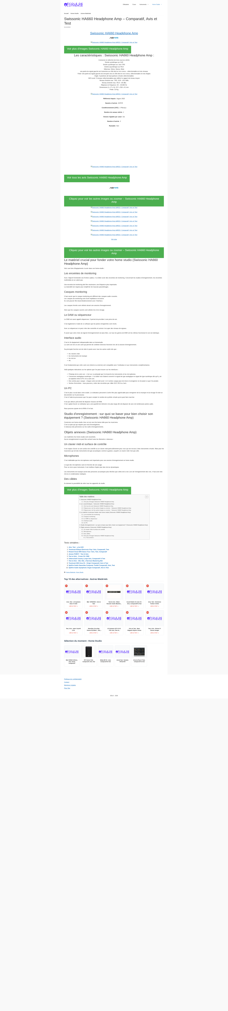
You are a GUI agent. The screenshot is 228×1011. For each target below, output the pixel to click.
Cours (134, 4)
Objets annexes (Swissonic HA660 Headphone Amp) (96, 527)
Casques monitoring (89, 516)
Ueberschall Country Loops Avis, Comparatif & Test (87, 558)
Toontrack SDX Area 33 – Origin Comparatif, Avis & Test (88, 563)
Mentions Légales (70, 685)
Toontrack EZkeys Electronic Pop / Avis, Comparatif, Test (89, 549)
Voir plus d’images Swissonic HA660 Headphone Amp (97, 48)
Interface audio (88, 520)
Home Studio (156, 4)
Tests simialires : (90, 537)
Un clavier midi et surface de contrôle (94, 529)
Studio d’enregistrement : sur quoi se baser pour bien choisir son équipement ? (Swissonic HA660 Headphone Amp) (114, 525)
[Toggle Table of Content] (146, 496)
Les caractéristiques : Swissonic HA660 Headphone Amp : (98, 504)
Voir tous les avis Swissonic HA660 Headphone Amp (97, 177)
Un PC (86, 522)
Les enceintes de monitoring (92, 514)
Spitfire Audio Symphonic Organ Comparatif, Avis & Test (89, 568)
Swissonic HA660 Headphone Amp (114, 33)
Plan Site (67, 688)
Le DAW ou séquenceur (90, 518)
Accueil (66, 13)
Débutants (126, 4)
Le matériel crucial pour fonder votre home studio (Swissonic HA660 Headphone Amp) (106, 512)
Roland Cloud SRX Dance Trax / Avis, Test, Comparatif (88, 552)
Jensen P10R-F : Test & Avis (78, 554)
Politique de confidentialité (72, 679)
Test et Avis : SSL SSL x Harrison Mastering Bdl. (86, 561)
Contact (66, 682)
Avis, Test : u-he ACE (76, 547)
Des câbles (87, 533)
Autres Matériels (86, 13)
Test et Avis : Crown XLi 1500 (79, 556)
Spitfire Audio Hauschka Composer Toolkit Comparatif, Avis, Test (92, 565)
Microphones (87, 531)
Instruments (143, 4)
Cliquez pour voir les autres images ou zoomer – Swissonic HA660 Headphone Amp (114, 200)
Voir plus (114, 239)
